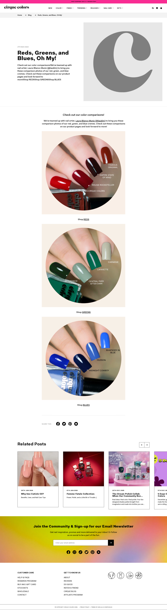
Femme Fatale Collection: (81, 494)
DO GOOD (68, 585)
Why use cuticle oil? (32, 494)
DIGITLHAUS (108, 607)
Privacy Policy (84, 607)
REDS (86, 220)
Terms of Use (95, 607)
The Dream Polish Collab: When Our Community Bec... (127, 495)
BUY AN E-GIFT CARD (26, 585)
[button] (59, 8)
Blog (29, 15)
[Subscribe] (111, 543)
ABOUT (67, 578)
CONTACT (22, 595)
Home (19, 15)
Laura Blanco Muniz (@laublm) (90, 121)
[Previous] (141, 444)
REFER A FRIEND (71, 588)
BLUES (86, 405)
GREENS (86, 312)
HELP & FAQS (23, 578)
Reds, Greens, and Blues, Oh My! (50, 15)
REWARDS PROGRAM (26, 581)
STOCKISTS (22, 588)
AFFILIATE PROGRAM (73, 595)
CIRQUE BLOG (70, 591)
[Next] (147, 444)
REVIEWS (68, 581)
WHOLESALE (23, 591)
